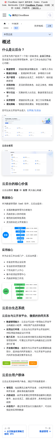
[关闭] (52, 5)
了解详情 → (36, 8)
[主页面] (4, 24)
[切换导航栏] (4, 15)
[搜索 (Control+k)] (50, 15)
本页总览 (8, 34)
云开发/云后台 (34, 110)
